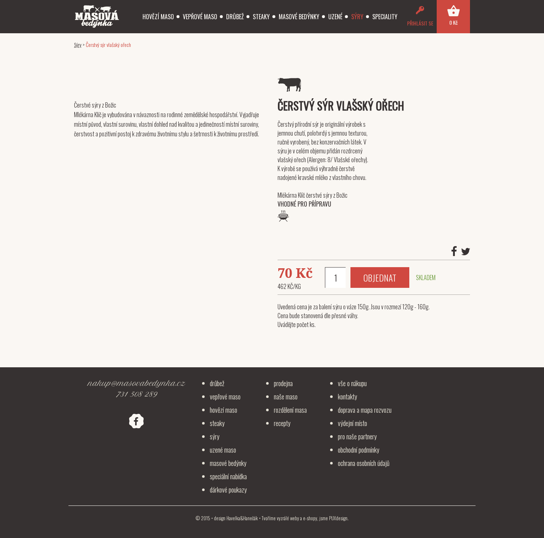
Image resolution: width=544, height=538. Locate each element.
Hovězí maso (158, 16)
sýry (214, 436)
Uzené (335, 16)
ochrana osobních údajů (363, 463)
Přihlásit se (420, 23)
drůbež (217, 383)
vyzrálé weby (288, 518)
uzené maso (223, 449)
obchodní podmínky (358, 449)
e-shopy (310, 518)
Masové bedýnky (299, 16)
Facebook (454, 251)
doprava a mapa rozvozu (365, 410)
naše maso (286, 396)
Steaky (261, 16)
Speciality (384, 16)
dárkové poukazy (228, 489)
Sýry (357, 16)
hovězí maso (223, 410)
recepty (282, 423)
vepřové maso (225, 396)
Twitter (465, 251)
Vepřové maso (200, 16)
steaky (217, 423)
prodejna (283, 383)
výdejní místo (352, 423)
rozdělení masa (290, 410)
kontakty (347, 396)
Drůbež (235, 16)
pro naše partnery (357, 436)
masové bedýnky (228, 463)
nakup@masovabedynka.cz (136, 383)
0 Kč (453, 22)
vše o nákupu (352, 383)
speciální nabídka (228, 476)
